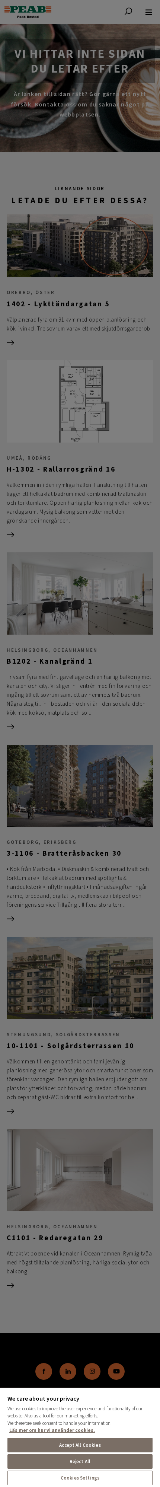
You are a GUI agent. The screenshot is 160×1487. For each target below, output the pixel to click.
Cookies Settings (80, 1478)
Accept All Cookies (79, 1445)
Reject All (80, 1461)
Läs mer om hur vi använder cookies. (52, 1430)
